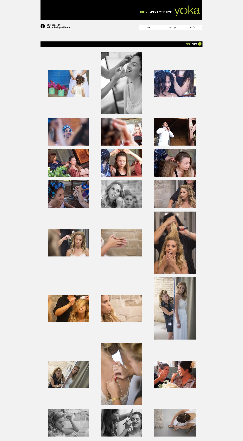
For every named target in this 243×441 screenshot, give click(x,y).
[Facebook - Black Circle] (42, 26)
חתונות (194, 44)
